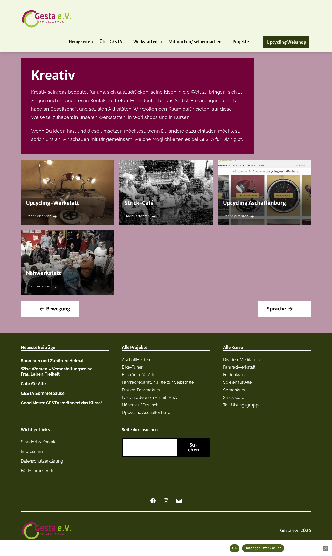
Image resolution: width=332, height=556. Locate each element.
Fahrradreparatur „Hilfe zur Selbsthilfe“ (158, 382)
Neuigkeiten (81, 41)
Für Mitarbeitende (37, 470)
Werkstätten (145, 41)
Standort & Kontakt (39, 441)
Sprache (276, 309)
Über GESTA (111, 41)
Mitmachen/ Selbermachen (195, 41)
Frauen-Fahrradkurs (141, 390)
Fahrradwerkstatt (239, 367)
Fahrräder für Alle (138, 374)
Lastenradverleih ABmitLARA (149, 397)
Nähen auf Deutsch (140, 405)
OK (234, 548)
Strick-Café (139, 203)
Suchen (193, 447)
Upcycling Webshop (286, 42)
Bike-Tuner (132, 367)
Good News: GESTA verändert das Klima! (61, 403)
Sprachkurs (234, 390)
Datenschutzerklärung (42, 461)
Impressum (32, 451)
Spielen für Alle (237, 382)
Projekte (241, 41)
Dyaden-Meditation (241, 359)
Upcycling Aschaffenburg (254, 203)
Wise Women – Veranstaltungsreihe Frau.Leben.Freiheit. (57, 371)
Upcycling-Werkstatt (52, 203)
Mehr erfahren (39, 216)
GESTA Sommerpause (43, 393)
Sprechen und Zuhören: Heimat (52, 360)
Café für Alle (33, 383)
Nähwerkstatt (43, 273)
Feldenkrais (234, 374)
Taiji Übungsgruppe (242, 405)
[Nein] (325, 548)
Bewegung (58, 309)
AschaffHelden (136, 359)
